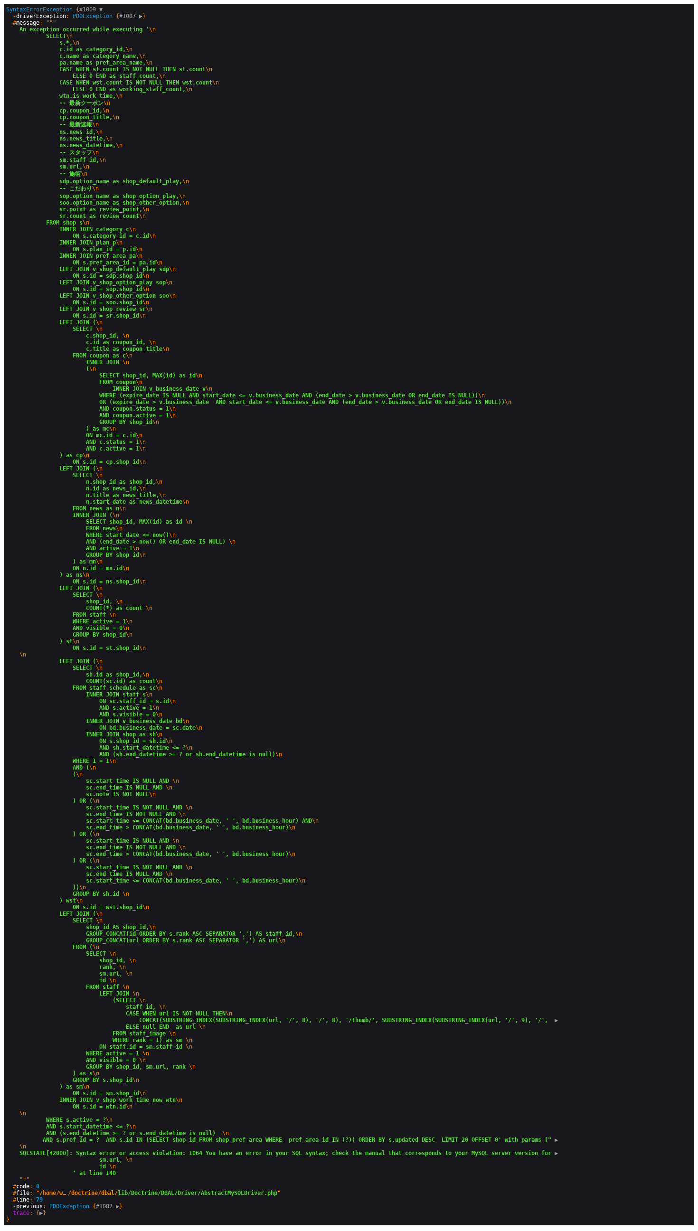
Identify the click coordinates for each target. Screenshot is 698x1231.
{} (74, 12)
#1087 (130, 16)
